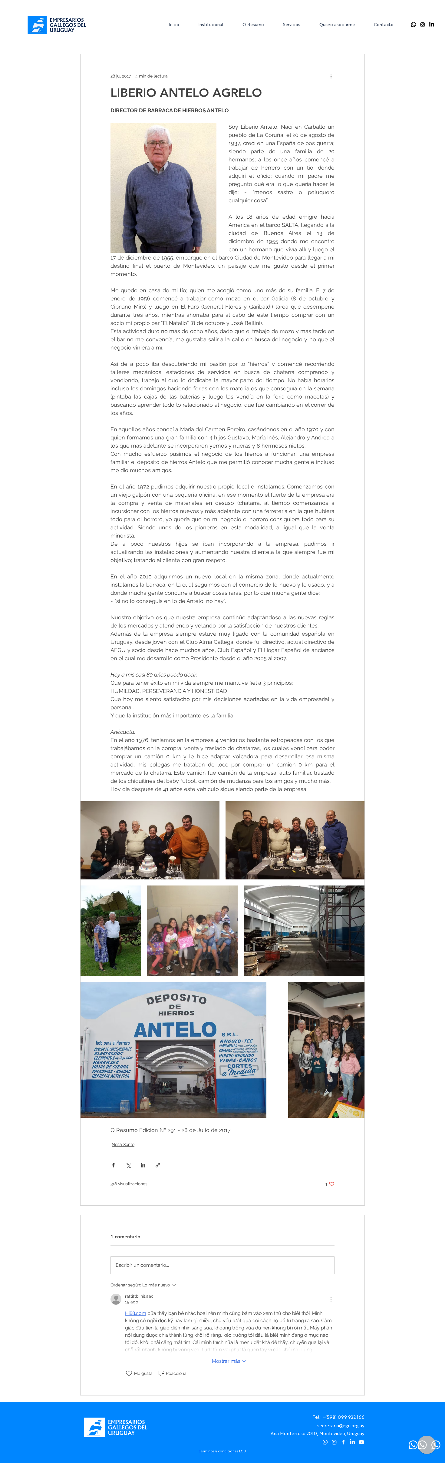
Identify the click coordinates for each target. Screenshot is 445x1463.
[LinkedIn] (432, 25)
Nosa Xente (123, 1144)
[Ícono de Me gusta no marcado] (129, 1373)
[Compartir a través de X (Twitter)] (128, 1165)
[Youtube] (361, 1442)
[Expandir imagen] (150, 840)
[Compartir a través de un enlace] (158, 1165)
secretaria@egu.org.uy (340, 1425)
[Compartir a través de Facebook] (113, 1165)
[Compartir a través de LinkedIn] (143, 1165)
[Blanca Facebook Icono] (343, 1442)
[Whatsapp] (413, 25)
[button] (215, 24)
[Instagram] (423, 25)
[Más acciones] (331, 76)
